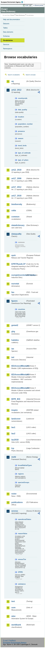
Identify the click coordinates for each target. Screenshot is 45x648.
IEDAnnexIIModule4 (18, 388)
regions (21, 474)
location (21, 117)
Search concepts (31, 74)
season (20, 138)
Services (6, 44)
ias (12, 349)
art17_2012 (16, 187)
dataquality (16, 234)
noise (13, 494)
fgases (14, 301)
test (13, 601)
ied (12, 357)
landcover (16, 419)
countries (21, 309)
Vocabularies (8, 40)
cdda (13, 210)
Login (26, 5)
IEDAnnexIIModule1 (18, 366)
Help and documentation (11, 19)
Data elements (8, 32)
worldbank (16, 625)
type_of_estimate (22, 153)
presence (21, 131)
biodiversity (16, 204)
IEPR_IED (15, 399)
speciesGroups (22, 482)
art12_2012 (16, 90)
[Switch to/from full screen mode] (31, 5)
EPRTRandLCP (18, 264)
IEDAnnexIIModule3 (18, 375)
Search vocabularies (14, 74)
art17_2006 (16, 178)
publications (17, 502)
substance (22, 584)
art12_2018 (16, 170)
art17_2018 (16, 196)
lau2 (13, 433)
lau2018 (14, 440)
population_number (22, 124)
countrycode (22, 98)
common (15, 217)
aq (12, 81)
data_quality (22, 110)
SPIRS (20, 572)
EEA (12, 2)
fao (12, 292)
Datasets (6, 24)
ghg (13, 331)
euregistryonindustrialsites (18, 275)
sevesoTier (22, 559)
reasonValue (22, 533)
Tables (5, 28)
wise (13, 616)
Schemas (6, 36)
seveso (14, 511)
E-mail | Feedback (9, 640)
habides (15, 340)
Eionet (12, 15)
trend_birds (22, 145)
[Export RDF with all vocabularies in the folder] (39, 92)
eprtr (13, 255)
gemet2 (14, 325)
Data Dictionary (20, 15)
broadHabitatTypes (22, 465)
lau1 (13, 427)
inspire (14, 410)
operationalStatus (22, 519)
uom (13, 607)
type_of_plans (22, 160)
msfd (13, 457)
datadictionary (17, 225)
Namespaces (7, 49)
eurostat (15, 284)
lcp (12, 448)
